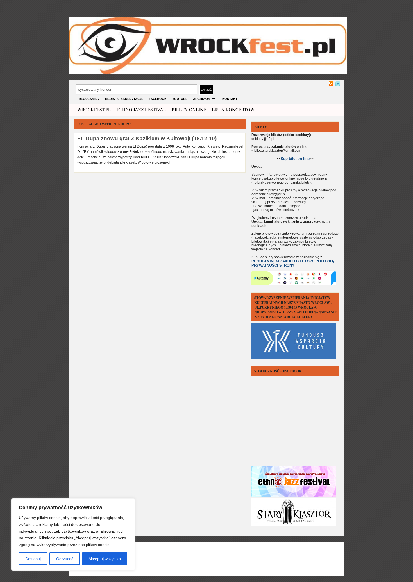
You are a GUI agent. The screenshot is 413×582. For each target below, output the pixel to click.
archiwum (201, 99)
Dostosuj (33, 558)
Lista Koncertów (233, 109)
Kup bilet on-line (295, 159)
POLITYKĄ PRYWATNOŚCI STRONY (292, 263)
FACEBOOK (158, 99)
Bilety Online (189, 109)
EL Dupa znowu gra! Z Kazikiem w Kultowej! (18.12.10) (147, 138)
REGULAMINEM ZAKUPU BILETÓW (282, 261)
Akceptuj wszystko (104, 558)
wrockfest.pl (94, 109)
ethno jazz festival (141, 109)
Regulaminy (89, 99)
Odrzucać (64, 558)
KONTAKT (229, 99)
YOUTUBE (179, 99)
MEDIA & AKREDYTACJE (124, 99)
